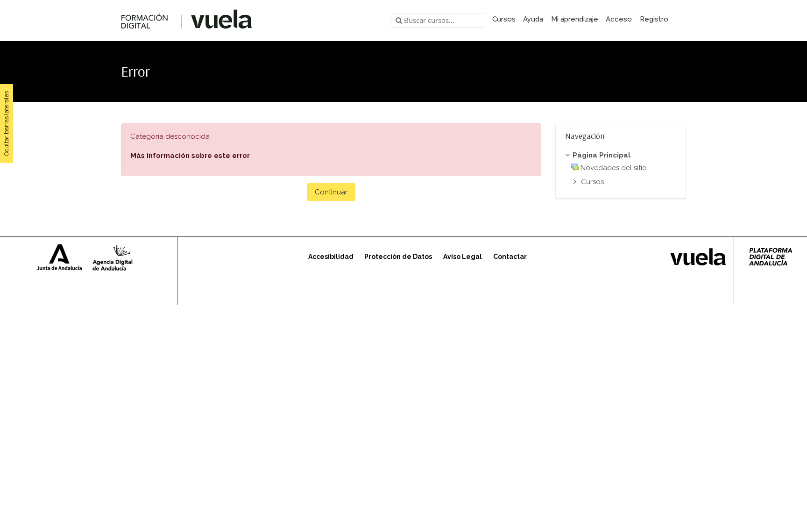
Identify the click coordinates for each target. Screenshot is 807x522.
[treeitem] (621, 156)
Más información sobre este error (190, 155)
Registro (654, 19)
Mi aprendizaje (574, 19)
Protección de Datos (398, 256)
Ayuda (533, 19)
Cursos (504, 19)
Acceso (619, 19)
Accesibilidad (331, 256)
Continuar (331, 192)
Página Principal (601, 155)
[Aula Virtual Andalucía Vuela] (186, 20)
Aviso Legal (462, 256)
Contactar (510, 256)
